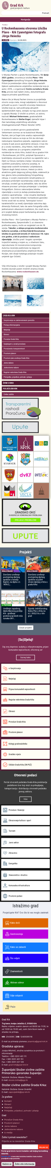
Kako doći (15, 922)
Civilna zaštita (9, 394)
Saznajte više (6, 1156)
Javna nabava (8, 363)
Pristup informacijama (12, 325)
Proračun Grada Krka (11, 339)
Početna (4, 25)
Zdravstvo (13, 853)
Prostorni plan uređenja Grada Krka (16, 358)
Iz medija (8, 1132)
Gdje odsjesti (16, 995)
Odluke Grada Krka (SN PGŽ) (20, 765)
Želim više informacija (24, 1164)
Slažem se (7, 1164)
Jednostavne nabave (11, 367)
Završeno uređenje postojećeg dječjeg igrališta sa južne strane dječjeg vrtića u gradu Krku (37, 579)
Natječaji (7, 330)
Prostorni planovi (10, 353)
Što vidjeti (15, 958)
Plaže (12, 1006)
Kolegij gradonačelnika (18, 744)
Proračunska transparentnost (14, 349)
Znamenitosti (16, 971)
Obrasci (6, 334)
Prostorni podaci (15, 896)
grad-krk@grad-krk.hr (18, 1065)
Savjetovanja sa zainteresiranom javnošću (19, 320)
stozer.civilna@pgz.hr (18, 1080)
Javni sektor (14, 842)
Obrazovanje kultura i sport (20, 820)
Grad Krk (20, 6)
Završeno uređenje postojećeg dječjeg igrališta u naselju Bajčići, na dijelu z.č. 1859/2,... (12, 579)
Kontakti (8, 1101)
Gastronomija (16, 934)
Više (25, 799)
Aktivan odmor (17, 982)
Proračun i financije (16, 810)
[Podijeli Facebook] (46, 40)
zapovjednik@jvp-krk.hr (19, 1092)
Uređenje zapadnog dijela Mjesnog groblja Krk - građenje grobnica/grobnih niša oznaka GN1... (13, 613)
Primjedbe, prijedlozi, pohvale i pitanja (18, 377)
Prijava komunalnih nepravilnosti (22, 689)
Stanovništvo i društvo (18, 875)
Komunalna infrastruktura (19, 885)
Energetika (13, 863)
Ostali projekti (25, 627)
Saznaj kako (25, 657)
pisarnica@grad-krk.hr (38, 1041)
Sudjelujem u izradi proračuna (14, 344)
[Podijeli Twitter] (48, 40)
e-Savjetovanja (15, 668)
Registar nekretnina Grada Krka (15, 372)
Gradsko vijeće (15, 754)
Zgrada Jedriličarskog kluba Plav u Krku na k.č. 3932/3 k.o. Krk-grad (37, 612)
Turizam (12, 831)
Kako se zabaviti (18, 947)
